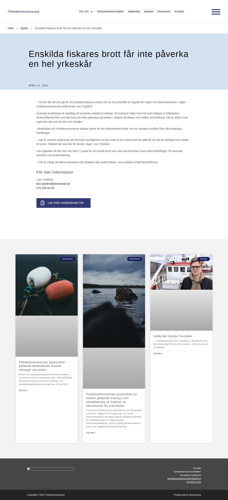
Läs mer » (23, 390)
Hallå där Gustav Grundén (173, 336)
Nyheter (149, 11)
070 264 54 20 (45, 188)
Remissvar (164, 11)
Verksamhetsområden (110, 11)
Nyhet (24, 28)
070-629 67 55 (193, 482)
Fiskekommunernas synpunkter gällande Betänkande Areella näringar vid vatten (42, 366)
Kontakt (179, 11)
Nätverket (134, 11)
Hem (11, 28)
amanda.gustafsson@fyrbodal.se (184, 478)
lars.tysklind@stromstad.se (53, 183)
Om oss (84, 11)
